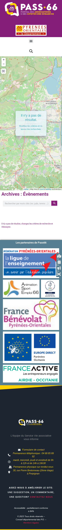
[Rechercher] (54, 203)
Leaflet (25, 189)
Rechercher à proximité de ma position (31, 213)
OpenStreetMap (45, 189)
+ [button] (4, 59)
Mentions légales (31, 523)
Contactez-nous (41, 497)
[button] (31, 41)
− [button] (4, 64)
